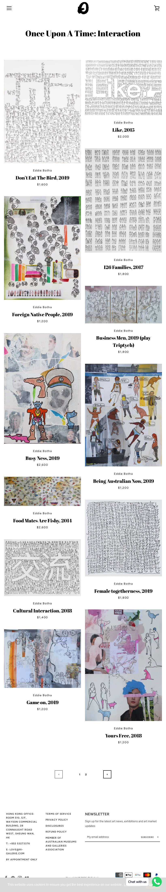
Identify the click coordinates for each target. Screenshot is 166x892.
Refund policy (56, 831)
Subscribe (148, 837)
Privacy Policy (57, 819)
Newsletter (97, 814)
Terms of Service (58, 813)
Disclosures (55, 825)
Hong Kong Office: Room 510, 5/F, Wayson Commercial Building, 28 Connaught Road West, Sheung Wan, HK (21, 825)
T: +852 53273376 (18, 843)
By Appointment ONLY (21, 859)
